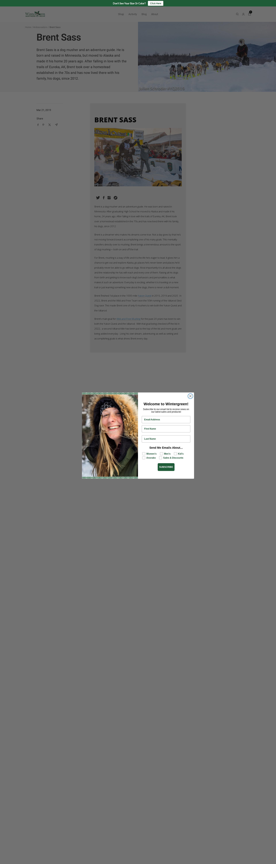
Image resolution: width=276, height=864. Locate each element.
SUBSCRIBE (166, 467)
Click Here (155, 3)
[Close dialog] (190, 396)
